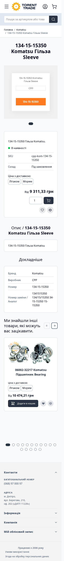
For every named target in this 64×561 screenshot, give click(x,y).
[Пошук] (53, 19)
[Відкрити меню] (6, 6)
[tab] (31, 123)
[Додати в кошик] (48, 200)
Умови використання (17, 551)
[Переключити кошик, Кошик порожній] (54, 6)
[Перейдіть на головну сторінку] (25, 6)
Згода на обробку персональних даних (27, 556)
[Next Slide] (54, 326)
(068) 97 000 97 (13, 483)
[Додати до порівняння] (50, 210)
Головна (8, 29)
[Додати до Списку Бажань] (42, 210)
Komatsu (21, 29)
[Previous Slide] (47, 326)
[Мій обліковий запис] (45, 6)
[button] (31, 472)
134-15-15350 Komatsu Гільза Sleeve (27, 32)
